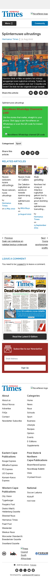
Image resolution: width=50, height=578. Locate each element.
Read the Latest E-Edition (25, 336)
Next (43, 238)
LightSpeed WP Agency (31, 575)
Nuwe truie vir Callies (24, 178)
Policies (33, 565)
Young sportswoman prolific (41, 244)
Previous (8, 238)
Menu (6, 23)
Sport (18, 143)
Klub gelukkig (38, 178)
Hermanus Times (10, 39)
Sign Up (25, 367)
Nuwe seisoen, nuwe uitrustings (7, 181)
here (17, 120)
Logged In (21, 264)
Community (40, 23)
